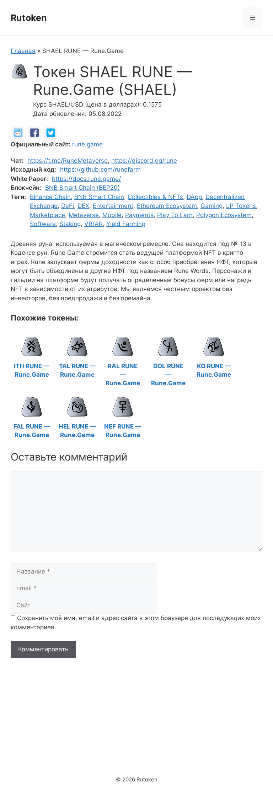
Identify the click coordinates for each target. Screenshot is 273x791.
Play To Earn (175, 215)
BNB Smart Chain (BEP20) (82, 187)
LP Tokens (241, 205)
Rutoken (29, 17)
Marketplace (47, 215)
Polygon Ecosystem (224, 215)
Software (43, 223)
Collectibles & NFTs (155, 196)
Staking (70, 223)
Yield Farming (125, 223)
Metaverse (84, 215)
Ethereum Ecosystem (167, 205)
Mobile (112, 215)
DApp (194, 196)
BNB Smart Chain (99, 196)
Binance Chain (50, 196)
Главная (23, 50)
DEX (83, 205)
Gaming (211, 205)
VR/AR (93, 223)
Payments (139, 215)
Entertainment (113, 205)
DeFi (67, 205)
